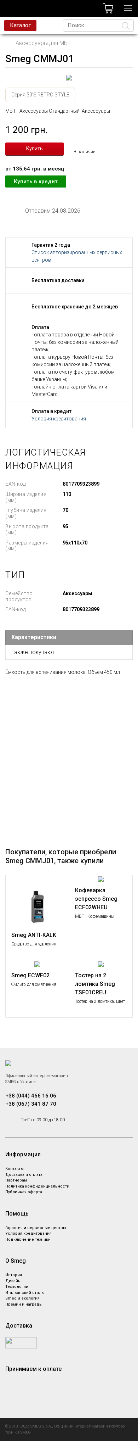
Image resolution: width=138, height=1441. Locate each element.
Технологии (16, 1286)
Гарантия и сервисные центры (35, 1227)
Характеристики (33, 637)
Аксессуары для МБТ (43, 43)
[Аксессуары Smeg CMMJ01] (69, 77)
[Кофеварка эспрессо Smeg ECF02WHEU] (101, 879)
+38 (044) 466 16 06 (30, 1096)
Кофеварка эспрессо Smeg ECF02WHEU (96, 899)
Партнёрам (16, 1180)
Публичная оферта (23, 1192)
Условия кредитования (58, 418)
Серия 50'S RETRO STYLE (40, 94)
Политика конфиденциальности (37, 1186)
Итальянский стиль (24, 1292)
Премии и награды (23, 1304)
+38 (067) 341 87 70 (30, 1104)
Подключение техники (28, 1239)
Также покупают (32, 652)
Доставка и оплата (23, 1174)
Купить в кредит (36, 181)
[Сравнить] (60, 883)
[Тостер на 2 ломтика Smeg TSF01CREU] (101, 964)
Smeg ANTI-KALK (33, 935)
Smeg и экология (22, 1298)
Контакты (14, 1168)
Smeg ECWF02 (30, 975)
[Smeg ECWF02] (37, 964)
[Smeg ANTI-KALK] (37, 901)
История (13, 1275)
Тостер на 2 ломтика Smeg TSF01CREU (95, 984)
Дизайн (13, 1281)
